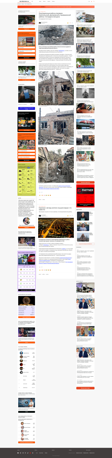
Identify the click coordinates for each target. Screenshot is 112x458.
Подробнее (27, 227)
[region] (26, 107)
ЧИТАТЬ (26, 411)
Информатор (61, 50)
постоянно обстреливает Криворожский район (49, 188)
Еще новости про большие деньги (26, 442)
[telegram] (22, 452)
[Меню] (32, 1)
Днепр (40, 1)
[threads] (32, 452)
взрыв (44, 199)
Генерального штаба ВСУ (28, 194)
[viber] (25, 452)
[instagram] (20, 452)
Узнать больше (26, 130)
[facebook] (18, 452)
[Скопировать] (72, 23)
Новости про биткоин (27, 317)
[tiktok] (27, 452)
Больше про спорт (85, 388)
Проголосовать (26, 57)
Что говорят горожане (27, 79)
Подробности (26, 28)
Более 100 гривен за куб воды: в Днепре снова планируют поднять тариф (58, 6)
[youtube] (30, 452)
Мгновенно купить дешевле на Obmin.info (85, 205)
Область (44, 1)
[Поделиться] (70, 23)
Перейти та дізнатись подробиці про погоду (26, 108)
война (40, 199)
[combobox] (32, 104)
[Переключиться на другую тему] (91, 1)
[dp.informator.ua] (24, 1)
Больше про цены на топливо (26, 290)
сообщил (64, 248)
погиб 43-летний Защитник (65, 257)
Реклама (53, 1)
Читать (26, 342)
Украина (49, 1)
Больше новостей (85, 182)
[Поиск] (93, 1)
